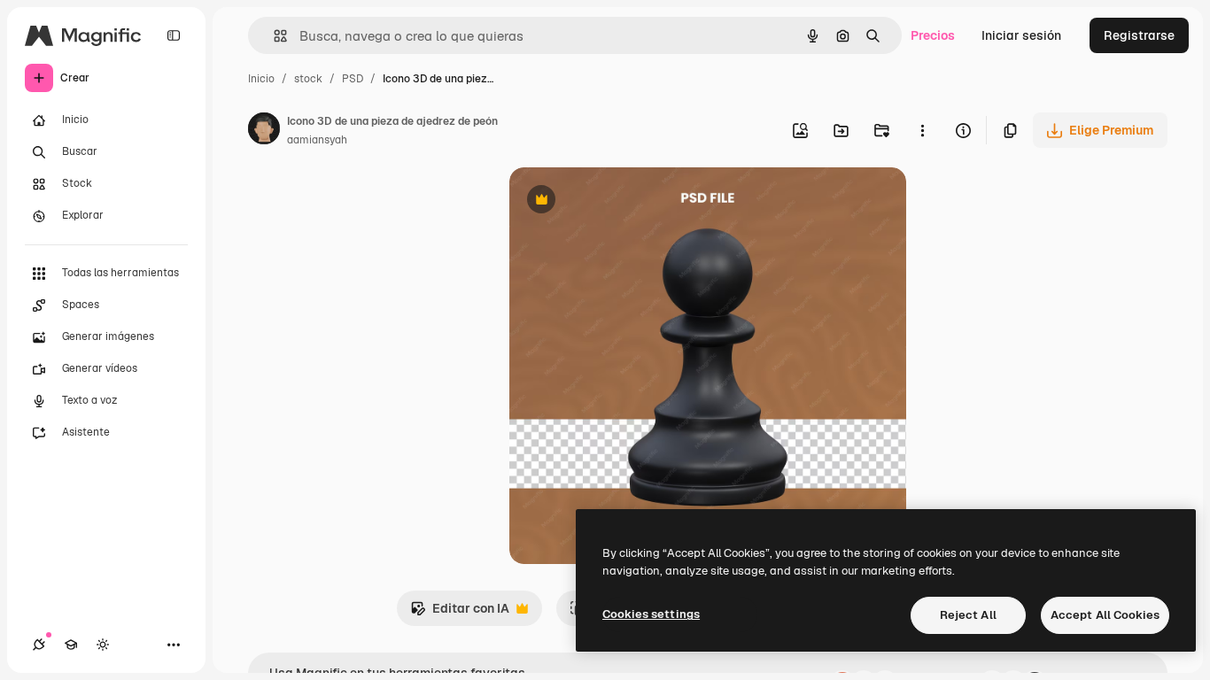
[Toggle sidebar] (173, 35)
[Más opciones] (922, 130)
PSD (352, 79)
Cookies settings (651, 614)
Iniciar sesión (1021, 35)
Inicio (261, 79)
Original (623, 201)
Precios (933, 35)
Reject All (968, 614)
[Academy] (71, 644)
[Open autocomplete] (273, 35)
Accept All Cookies (1105, 614)
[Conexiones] (39, 644)
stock (308, 79)
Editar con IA (459, 613)
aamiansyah (317, 140)
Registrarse (1139, 35)
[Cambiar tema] (103, 644)
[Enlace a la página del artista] (264, 131)
